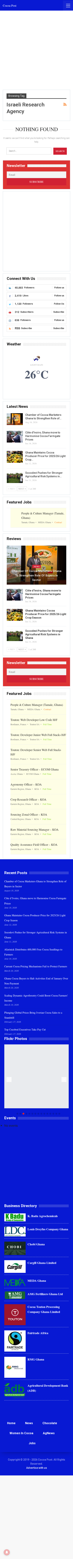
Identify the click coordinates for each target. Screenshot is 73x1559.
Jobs (32, 1443)
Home (11, 1423)
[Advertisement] (36, 50)
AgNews (49, 1433)
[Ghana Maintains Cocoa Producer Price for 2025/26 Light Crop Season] (15, 457)
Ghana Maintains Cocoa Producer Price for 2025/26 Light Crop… (45, 456)
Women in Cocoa (21, 1433)
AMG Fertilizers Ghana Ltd (45, 1294)
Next (64, 1079)
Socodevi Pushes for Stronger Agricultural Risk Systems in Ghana (44, 634)
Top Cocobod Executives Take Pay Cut (25, 1029)
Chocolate (49, 1423)
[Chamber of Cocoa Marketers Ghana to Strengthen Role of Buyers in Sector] (15, 419)
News (36, 566)
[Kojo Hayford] (36, 1076)
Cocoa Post (9, 5)
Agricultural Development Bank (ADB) (48, 1388)
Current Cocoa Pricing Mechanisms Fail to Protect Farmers (35, 966)
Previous (9, 1079)
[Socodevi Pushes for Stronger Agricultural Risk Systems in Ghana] (15, 477)
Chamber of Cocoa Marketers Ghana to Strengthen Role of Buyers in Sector (36, 575)
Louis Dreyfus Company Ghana (48, 1229)
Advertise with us (36, 1467)
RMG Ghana (36, 1359)
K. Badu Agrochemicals (43, 1216)
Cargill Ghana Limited (42, 1263)
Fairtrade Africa (38, 1333)
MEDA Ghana (37, 1280)
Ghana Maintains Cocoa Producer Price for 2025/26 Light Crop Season (45, 614)
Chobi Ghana (36, 1244)
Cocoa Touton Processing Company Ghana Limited (44, 1309)
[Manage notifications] (7, 1552)
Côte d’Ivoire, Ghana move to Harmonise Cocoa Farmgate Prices (42, 436)
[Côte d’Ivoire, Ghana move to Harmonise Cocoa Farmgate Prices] (15, 437)
